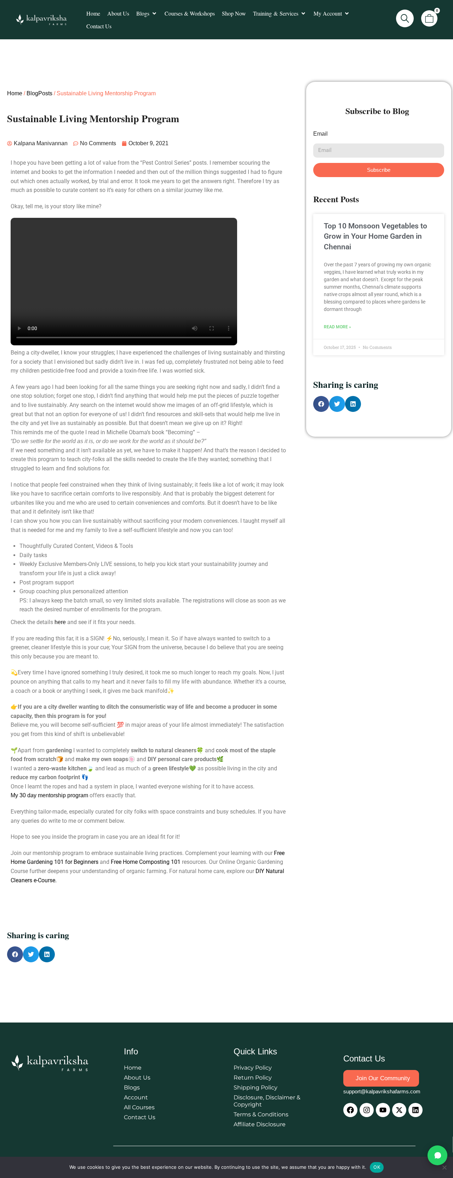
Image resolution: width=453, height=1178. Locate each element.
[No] (444, 1167)
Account (136, 1097)
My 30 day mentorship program (49, 795)
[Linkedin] (415, 1110)
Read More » (337, 326)
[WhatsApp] (437, 1155)
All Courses (139, 1107)
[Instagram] (367, 1110)
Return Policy (253, 1077)
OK (376, 1167)
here (60, 622)
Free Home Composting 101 (145, 862)
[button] (147, 13)
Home (14, 93)
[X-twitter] (399, 1110)
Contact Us (139, 1117)
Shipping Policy (255, 1087)
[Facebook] (350, 1110)
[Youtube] (383, 1110)
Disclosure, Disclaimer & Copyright (267, 1101)
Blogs (132, 1087)
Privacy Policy (253, 1067)
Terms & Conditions (261, 1114)
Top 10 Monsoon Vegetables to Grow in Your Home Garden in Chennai (375, 236)
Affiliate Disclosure (260, 1124)
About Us (137, 1077)
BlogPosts (39, 93)
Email (320, 134)
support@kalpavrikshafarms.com (381, 1091)
